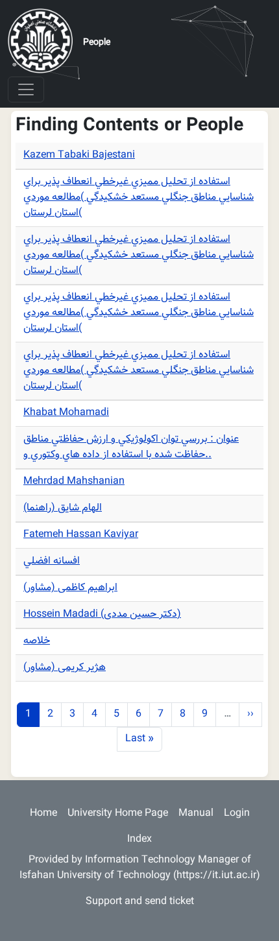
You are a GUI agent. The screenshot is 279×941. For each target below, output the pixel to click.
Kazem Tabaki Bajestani (79, 155)
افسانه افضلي (51, 561)
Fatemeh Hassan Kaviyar (80, 535)
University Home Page (117, 813)
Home (43, 813)
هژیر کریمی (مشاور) (64, 668)
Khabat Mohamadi (66, 413)
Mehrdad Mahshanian (74, 481)
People (96, 43)
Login (237, 813)
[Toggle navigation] (26, 89)
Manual (195, 813)
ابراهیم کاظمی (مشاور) (70, 588)
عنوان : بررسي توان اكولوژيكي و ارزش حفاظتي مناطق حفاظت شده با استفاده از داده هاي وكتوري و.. (131, 447)
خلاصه (36, 641)
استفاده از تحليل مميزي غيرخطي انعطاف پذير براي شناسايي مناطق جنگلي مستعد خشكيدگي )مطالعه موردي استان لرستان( (138, 197)
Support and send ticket (140, 902)
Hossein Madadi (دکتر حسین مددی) (102, 614)
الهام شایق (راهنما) (62, 508)
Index (139, 839)
